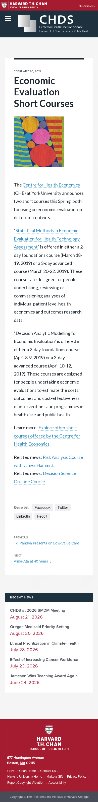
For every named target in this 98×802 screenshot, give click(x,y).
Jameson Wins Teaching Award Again (44, 675)
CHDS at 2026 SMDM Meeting (37, 610)
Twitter (63, 507)
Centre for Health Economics (51, 185)
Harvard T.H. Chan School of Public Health (49, 737)
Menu (8, 18)
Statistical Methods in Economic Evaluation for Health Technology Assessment (47, 239)
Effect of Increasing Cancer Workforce (44, 659)
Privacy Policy (76, 777)
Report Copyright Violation (25, 783)
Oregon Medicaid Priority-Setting (39, 626)
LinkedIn (23, 516)
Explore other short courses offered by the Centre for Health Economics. (47, 436)
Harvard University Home (24, 777)
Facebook (43, 507)
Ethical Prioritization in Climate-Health (44, 643)
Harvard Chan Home (21, 771)
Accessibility (57, 783)
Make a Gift (54, 777)
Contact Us (48, 771)
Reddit (42, 516)
